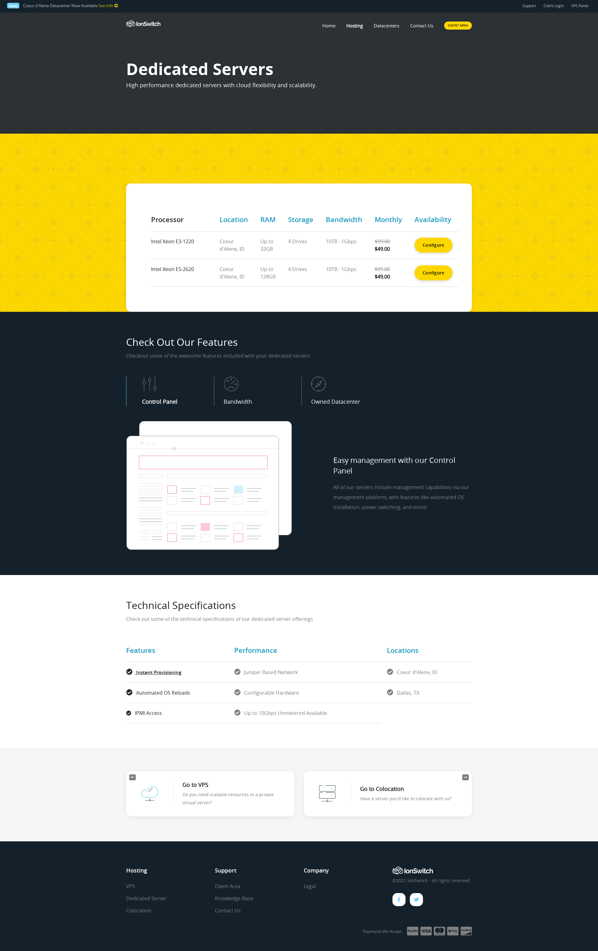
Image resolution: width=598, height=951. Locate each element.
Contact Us (421, 25)
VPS (130, 886)
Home (328, 25)
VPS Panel (579, 5)
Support (529, 5)
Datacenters (386, 25)
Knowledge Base (234, 898)
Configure (433, 245)
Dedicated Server (146, 898)
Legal (310, 886)
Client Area (227, 886)
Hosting (354, 25)
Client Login (553, 5)
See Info (106, 5)
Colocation (138, 910)
